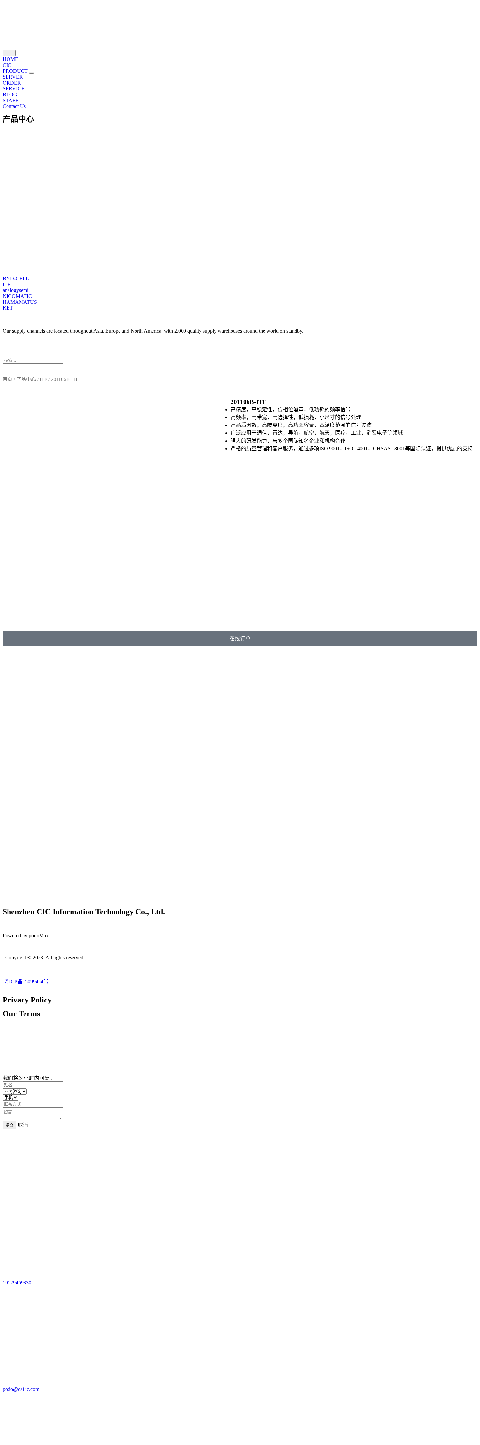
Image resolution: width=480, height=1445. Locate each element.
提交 (9, 1125)
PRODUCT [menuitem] (16, 71)
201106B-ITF (248, 401)
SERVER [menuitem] (13, 77)
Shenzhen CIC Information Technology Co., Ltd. (84, 912)
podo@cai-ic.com (21, 1389)
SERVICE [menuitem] (13, 88)
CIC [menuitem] (7, 65)
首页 (7, 379)
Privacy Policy (27, 1000)
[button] (31, 73)
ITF (43, 379)
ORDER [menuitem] (12, 82)
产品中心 (18, 119)
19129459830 (17, 1282)
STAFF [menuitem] (10, 100)
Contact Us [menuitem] (14, 106)
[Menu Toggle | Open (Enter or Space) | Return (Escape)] (9, 53)
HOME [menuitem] (10, 59)
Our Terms (21, 1013)
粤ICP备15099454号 (26, 981)
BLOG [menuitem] (10, 94)
